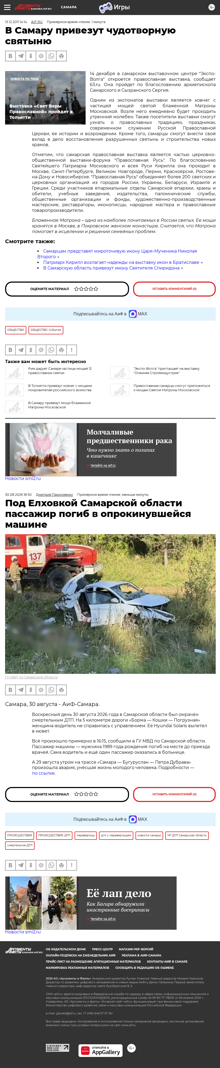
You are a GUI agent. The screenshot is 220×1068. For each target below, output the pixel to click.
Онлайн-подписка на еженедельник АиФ (81, 955)
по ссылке (43, 773)
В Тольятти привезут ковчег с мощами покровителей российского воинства (60, 388)
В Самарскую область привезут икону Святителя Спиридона (111, 268)
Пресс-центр (102, 949)
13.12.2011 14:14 (16, 22)
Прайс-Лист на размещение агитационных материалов (93, 961)
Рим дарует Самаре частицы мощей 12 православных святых (60, 371)
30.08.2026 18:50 (18, 495)
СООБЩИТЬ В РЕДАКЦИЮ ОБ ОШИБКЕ (144, 968)
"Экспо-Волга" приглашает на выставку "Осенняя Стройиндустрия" (167, 371)
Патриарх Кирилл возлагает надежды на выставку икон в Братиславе (121, 262)
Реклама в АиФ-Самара (141, 955)
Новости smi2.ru (23, 478)
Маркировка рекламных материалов (77, 968)
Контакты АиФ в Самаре (167, 961)
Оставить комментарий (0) (174, 289)
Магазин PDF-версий (136, 949)
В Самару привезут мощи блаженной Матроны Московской (59, 405)
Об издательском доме (66, 949)
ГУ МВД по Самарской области (31, 677)
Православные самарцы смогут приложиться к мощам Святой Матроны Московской (172, 388)
